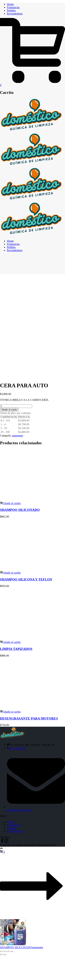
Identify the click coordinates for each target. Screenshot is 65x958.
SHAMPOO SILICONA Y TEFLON (26, 579)
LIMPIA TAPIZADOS (16, 649)
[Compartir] (8, 951)
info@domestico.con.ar (19, 810)
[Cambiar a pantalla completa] (4, 951)
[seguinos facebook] (2, 841)
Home (10, 4)
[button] (10, 503)
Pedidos (11, 10)
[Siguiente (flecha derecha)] (4, 954)
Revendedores (15, 13)
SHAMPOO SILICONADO (20, 510)
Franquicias (13, 7)
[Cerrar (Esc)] (11, 951)
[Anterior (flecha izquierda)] (1, 954)
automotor (17, 435)
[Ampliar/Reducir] (1, 951)
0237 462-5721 (17, 748)
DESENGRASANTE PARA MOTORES (29, 718)
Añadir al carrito (9, 409)
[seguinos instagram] (6, 841)
